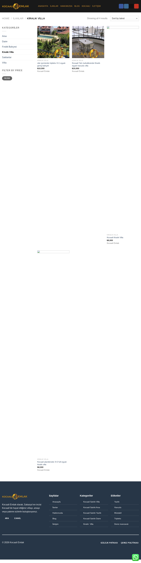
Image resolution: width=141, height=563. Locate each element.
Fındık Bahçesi (9, 47)
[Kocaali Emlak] (16, 6)
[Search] (35, 6)
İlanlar (55, 507)
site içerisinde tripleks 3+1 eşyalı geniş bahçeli (51, 64)
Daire (4, 41)
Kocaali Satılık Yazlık (92, 513)
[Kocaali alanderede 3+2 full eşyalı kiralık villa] (53, 353)
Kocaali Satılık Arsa (91, 507)
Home (6, 18)
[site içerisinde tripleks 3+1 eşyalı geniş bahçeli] (53, 42)
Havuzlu (117, 507)
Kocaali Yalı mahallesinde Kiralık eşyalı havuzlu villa (86, 64)
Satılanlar (6, 57)
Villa (4, 63)
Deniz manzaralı (121, 524)
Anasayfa (43, 6)
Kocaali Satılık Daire (92, 518)
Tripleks (117, 518)
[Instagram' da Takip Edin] (126, 6)
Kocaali (86, 6)
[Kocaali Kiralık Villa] (123, 129)
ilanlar (54, 6)
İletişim (96, 6)
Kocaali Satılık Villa (91, 502)
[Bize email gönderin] (131, 6)
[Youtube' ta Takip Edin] (136, 6)
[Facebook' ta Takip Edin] (121, 6)
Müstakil (117, 513)
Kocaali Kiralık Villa (115, 237)
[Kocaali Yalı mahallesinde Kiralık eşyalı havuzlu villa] (88, 42)
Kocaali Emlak (17, 542)
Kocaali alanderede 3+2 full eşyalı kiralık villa (52, 463)
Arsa (4, 36)
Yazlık (116, 502)
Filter (7, 78)
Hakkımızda (66, 6)
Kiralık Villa (8, 52)
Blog (77, 6)
